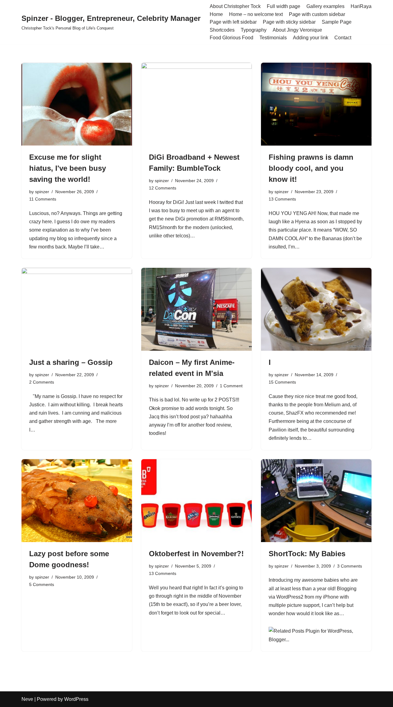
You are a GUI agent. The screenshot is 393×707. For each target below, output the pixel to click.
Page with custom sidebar (317, 14)
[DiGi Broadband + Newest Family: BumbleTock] (196, 104)
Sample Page (337, 22)
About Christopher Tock (235, 6)
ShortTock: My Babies (307, 553)
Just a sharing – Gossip (71, 362)
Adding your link (310, 37)
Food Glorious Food (231, 37)
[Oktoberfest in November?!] (196, 500)
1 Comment (231, 385)
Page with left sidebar (233, 22)
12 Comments (162, 188)
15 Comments (282, 382)
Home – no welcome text (256, 14)
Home (216, 14)
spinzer (42, 191)
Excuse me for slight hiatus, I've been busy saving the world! (67, 168)
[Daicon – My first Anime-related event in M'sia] (196, 309)
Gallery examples (325, 6)
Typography (254, 30)
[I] (316, 309)
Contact (342, 37)
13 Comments (282, 199)
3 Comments (349, 566)
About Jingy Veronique (297, 30)
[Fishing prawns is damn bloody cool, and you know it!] (316, 104)
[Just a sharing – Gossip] (76, 309)
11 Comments (42, 199)
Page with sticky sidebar (289, 22)
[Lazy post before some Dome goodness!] (76, 500)
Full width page (283, 6)
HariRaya (361, 6)
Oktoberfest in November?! (196, 553)
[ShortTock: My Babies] (316, 500)
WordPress (76, 699)
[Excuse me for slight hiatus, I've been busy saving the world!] (76, 104)
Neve (27, 699)
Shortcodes (222, 30)
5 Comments (41, 584)
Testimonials (273, 37)
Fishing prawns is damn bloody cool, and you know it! (311, 168)
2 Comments (41, 382)
